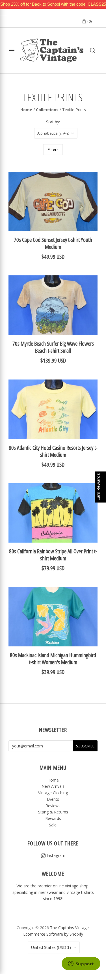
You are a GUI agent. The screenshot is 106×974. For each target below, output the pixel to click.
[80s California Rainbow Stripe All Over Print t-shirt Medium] (53, 513)
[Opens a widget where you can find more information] (80, 964)
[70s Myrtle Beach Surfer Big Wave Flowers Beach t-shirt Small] (53, 305)
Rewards (53, 818)
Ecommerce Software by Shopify (53, 934)
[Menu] (11, 50)
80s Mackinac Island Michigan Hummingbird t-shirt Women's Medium (53, 658)
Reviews (53, 805)
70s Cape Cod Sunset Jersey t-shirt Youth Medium (53, 243)
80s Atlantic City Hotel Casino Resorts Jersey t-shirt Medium (53, 451)
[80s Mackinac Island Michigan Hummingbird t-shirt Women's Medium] (53, 616)
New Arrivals (53, 786)
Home (26, 109)
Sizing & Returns (53, 812)
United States (51, 947)
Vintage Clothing (53, 792)
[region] (53, 4)
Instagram (55, 855)
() (89, 21)
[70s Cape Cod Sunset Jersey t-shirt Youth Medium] (53, 201)
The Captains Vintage (69, 927)
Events (53, 799)
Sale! (53, 825)
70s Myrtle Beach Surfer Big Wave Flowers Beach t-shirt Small (53, 347)
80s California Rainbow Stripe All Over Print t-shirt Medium (53, 554)
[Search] (93, 50)
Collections (47, 109)
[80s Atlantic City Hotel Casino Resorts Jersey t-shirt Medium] (53, 409)
